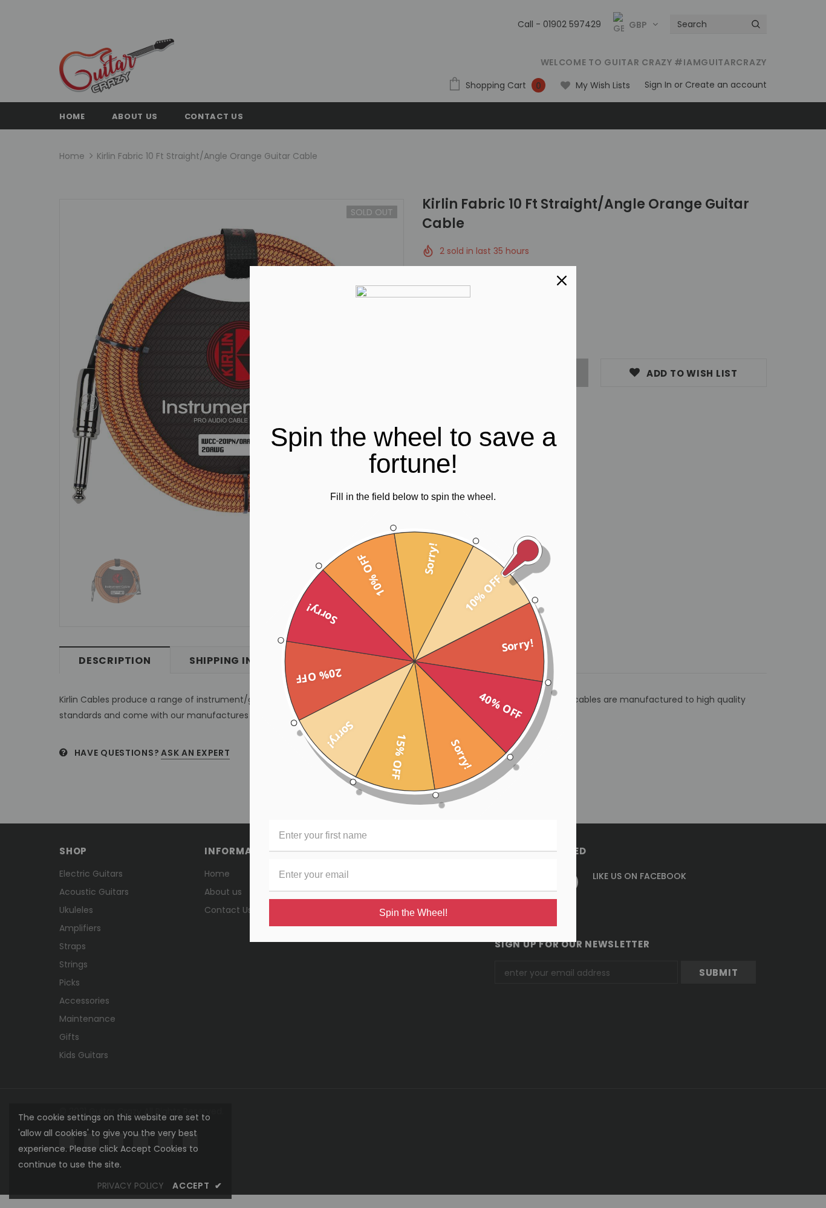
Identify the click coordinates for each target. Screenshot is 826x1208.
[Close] (561, 280)
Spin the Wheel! (413, 913)
